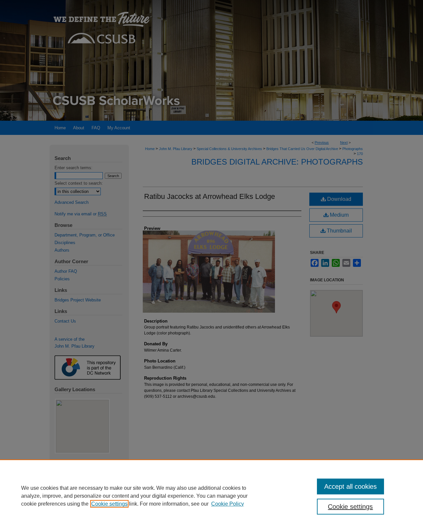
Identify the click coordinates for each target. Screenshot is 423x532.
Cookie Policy (227, 504)
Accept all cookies (350, 486)
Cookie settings (109, 504)
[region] (211, 495)
